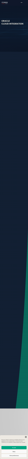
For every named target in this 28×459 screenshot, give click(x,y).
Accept (14, 447)
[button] (26, 437)
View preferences (14, 455)
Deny (14, 451)
